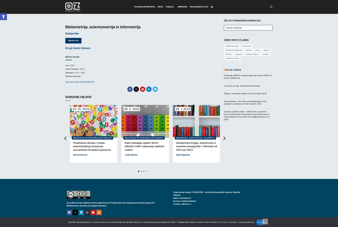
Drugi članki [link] (72, 48)
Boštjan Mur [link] (72, 33)
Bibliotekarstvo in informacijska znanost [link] (92, 138)
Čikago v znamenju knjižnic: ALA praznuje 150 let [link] (245, 93)
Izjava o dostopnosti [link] (182, 198)
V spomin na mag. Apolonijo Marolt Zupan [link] (242, 86)
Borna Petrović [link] (80, 155)
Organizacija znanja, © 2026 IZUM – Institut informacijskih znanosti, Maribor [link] (206, 192)
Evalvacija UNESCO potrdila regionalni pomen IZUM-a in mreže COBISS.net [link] (248, 76)
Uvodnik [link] (265, 54)
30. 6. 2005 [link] (80, 73)
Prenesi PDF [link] (73, 41)
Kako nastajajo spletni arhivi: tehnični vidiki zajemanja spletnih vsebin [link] (144, 146)
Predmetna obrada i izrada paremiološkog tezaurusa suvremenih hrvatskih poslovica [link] (92, 146)
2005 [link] (72, 65)
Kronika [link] (249, 50)
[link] (3, 16)
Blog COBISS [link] (233, 70)
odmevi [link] (68, 60)
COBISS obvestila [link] (232, 46)
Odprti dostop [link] (195, 138)
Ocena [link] (257, 50)
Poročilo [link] (229, 54)
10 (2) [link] (81, 69)
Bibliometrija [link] (182, 138)
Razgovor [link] (238, 54)
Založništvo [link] (209, 138)
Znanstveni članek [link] (232, 58)
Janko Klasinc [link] (131, 155)
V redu (260, 222)
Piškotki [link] (176, 195)
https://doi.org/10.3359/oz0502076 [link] (79, 82)
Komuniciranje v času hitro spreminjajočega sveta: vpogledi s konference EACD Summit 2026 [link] (245, 102)
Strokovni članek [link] (252, 54)
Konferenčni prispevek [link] (234, 50)
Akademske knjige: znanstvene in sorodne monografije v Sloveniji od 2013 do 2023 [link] (196, 146)
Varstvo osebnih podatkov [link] (184, 201)
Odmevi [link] (85, 48)
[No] (265, 221)
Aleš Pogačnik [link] (183, 155)
